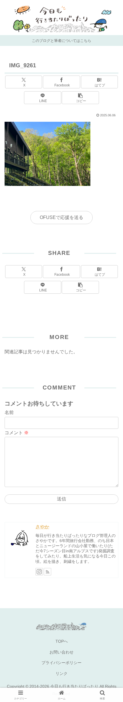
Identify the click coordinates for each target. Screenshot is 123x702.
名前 (9, 412)
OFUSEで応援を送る (61, 217)
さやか (42, 526)
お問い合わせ (61, 652)
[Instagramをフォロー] (39, 571)
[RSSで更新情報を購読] (47, 571)
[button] (80, 97)
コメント (17, 432)
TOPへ (61, 641)
